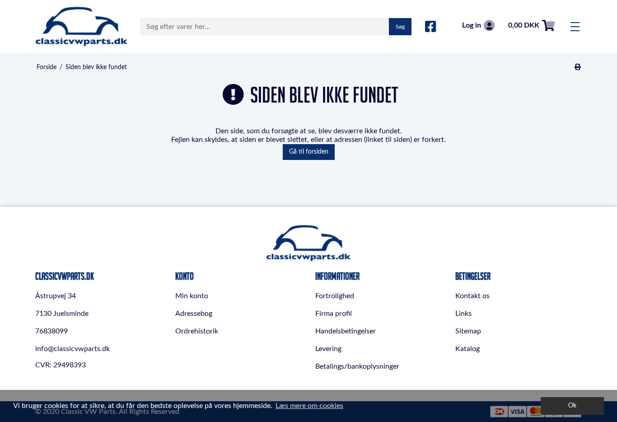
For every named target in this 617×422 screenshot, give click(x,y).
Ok (572, 405)
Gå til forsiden (308, 152)
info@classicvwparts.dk (72, 348)
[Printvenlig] (578, 67)
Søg (400, 26)
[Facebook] (430, 27)
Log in (471, 25)
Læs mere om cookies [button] (309, 405)
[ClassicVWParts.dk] (81, 26)
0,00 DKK (523, 25)
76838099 (51, 331)
